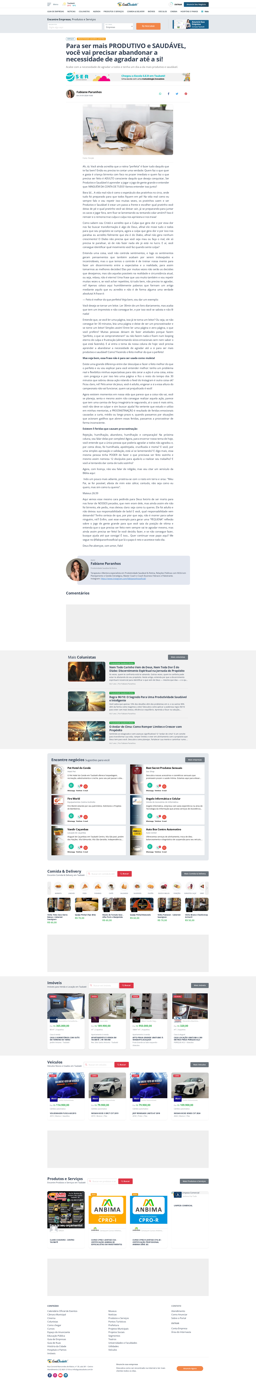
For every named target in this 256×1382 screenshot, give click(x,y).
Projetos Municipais (118, 1328)
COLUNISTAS (84, 11)
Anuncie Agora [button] (190, 1368)
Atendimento (178, 1311)
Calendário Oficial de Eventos (62, 1311)
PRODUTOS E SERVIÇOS (114, 11)
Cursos (51, 1328)
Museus (112, 1311)
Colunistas (52, 1321)
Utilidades (113, 1346)
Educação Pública (56, 1335)
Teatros (112, 1339)
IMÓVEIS (151, 11)
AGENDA (96, 11)
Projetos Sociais (116, 1332)
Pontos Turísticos (117, 1321)
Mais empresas (195, 759)
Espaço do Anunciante (58, 1332)
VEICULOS (162, 11)
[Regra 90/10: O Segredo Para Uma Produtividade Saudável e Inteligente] (86, 701)
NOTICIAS (71, 11)
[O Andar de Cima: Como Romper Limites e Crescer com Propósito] (86, 731)
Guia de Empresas (56, 1339)
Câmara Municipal (56, 1314)
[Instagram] (55, 1375)
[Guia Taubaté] (127, 4)
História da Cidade (56, 1346)
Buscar (125, 873)
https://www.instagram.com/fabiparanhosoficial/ (123, 578)
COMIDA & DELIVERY (136, 11)
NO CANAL (108, 24)
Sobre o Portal (178, 1318)
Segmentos (114, 1335)
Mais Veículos (199, 1064)
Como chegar (54, 1325)
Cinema (51, 1318)
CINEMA (173, 11)
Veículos (112, 1349)
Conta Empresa (179, 1328)
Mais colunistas (178, 657)
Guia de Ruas (54, 1342)
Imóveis (51, 1353)
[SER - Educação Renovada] (128, 76)
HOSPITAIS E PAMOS (189, 11)
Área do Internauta (181, 1332)
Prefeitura (113, 1325)
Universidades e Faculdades (122, 1342)
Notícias (112, 1314)
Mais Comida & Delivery (195, 873)
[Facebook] (49, 1375)
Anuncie (196, 4)
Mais (206, 11)
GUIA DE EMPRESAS (55, 11)
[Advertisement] (128, 623)
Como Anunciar (179, 1314)
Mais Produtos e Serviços (194, 1181)
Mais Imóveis (200, 985)
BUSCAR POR (53, 24)
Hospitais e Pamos (56, 1349)
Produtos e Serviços (118, 1318)
